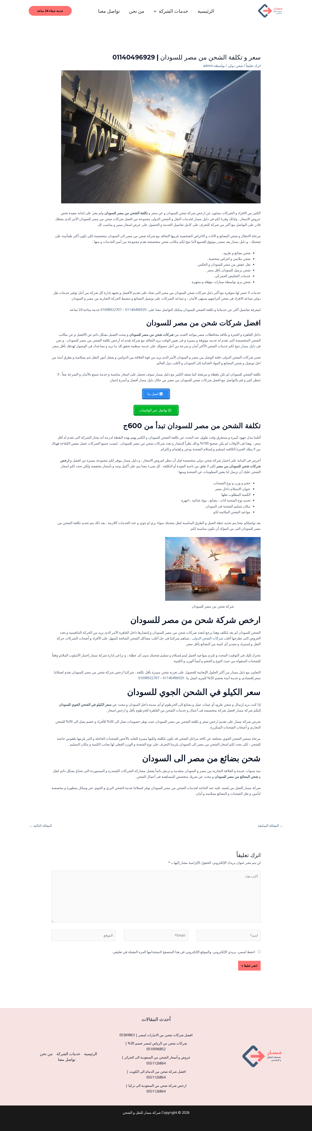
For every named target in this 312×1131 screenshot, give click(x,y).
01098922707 (111, 309)
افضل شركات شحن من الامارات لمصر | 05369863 (156, 1035)
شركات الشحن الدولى (207, 638)
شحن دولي (235, 65)
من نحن (136, 11)
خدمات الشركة (173, 11)
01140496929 (135, 309)
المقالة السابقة (270, 825)
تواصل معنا (109, 11)
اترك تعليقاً (253, 65)
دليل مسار (248, 346)
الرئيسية (206, 11)
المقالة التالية (40, 825)
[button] (156, 10)
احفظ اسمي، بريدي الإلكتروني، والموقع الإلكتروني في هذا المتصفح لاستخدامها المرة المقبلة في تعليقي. (183, 952)
